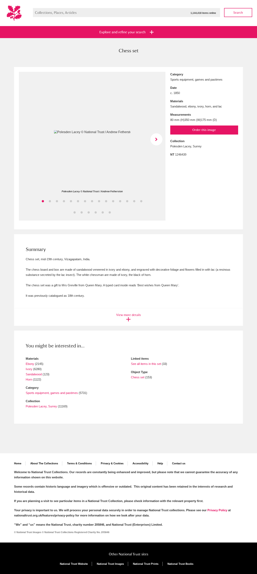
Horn (29, 379)
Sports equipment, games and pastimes (52, 393)
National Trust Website (74, 563)
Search (238, 12)
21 (110, 212)
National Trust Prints (145, 563)
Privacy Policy (217, 510)
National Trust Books (180, 563)
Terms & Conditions (79, 463)
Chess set (137, 377)
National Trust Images (110, 563)
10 (106, 201)
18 (89, 212)
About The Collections (44, 463)
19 (96, 212)
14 (134, 201)
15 (141, 201)
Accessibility (140, 463)
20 (103, 212)
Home (17, 463)
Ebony (30, 363)
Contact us (178, 463)
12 (120, 201)
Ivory (29, 369)
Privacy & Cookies (112, 463)
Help (160, 463)
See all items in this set (146, 363)
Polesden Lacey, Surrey (41, 406)
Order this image (204, 130)
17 (82, 212)
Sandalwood (34, 374)
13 (127, 201)
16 (74, 212)
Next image (156, 139)
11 (113, 201)
